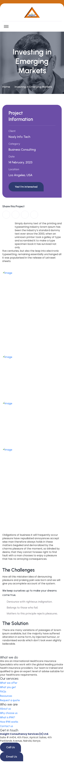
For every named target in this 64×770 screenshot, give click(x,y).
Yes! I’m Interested (26, 186)
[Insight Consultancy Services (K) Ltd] (32, 12)
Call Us (10, 747)
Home (6, 86)
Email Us (11, 756)
